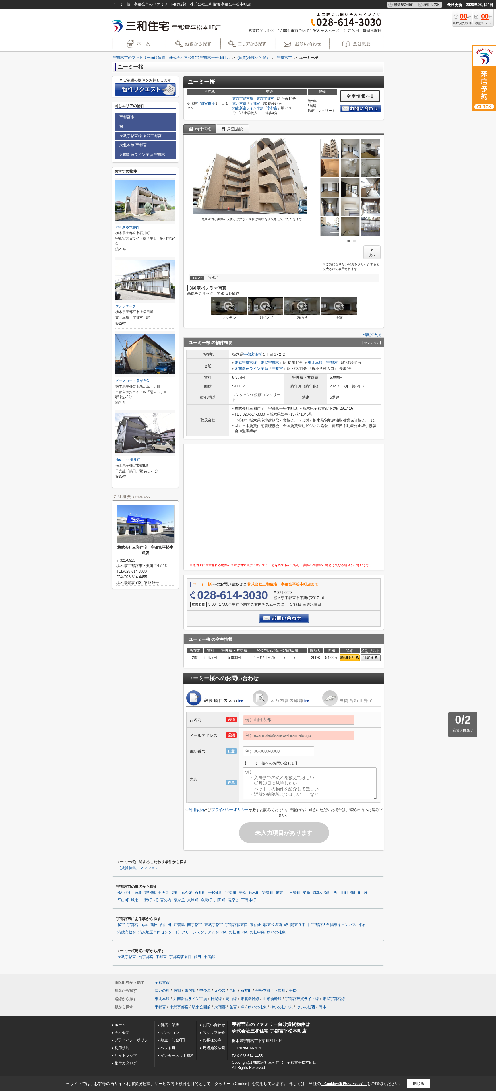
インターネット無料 (177, 1055)
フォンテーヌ (125, 306)
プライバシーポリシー (230, 809)
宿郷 (138, 893)
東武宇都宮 (265, 99)
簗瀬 (306, 893)
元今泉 (186, 893)
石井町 (200, 893)
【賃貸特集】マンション (137, 868)
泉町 (175, 893)
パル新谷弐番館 (127, 227)
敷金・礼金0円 (172, 1040)
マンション (169, 1032)
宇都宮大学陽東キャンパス (333, 925)
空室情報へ (359, 96)
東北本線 (239, 104)
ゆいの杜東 (276, 932)
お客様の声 (212, 1040)
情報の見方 (372, 335)
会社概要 (122, 1032)
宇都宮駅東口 (236, 925)
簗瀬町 (267, 893)
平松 (242, 893)
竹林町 (254, 893)
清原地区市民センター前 (158, 932)
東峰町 (192, 900)
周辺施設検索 (214, 1048)
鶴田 (154, 925)
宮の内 (165, 900)
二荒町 (146, 900)
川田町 (219, 900)
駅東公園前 (273, 925)
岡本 (144, 925)
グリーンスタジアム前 (200, 932)
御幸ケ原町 (321, 893)
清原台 (233, 900)
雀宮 (121, 925)
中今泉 (163, 893)
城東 (134, 900)
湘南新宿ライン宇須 (248, 108)
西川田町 (340, 893)
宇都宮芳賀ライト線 (302, 999)
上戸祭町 (292, 893)
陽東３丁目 (299, 925)
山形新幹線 (272, 999)
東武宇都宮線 (242, 99)
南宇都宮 (194, 925)
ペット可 (167, 1048)
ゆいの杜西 (230, 932)
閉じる (418, 1083)
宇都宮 (255, 104)
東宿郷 (150, 893)
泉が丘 (179, 900)
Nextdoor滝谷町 (127, 460)
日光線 (216, 999)
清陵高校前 (126, 932)
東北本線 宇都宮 (133, 145)
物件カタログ (126, 1063)
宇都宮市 (204, 104)
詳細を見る (349, 657)
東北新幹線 (250, 999)
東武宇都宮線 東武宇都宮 (140, 136)
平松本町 (215, 893)
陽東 (279, 893)
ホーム (120, 1025)
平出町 (123, 900)
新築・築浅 (169, 1025)
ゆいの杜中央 (253, 932)
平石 (362, 925)
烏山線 (231, 999)
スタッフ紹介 (214, 1032)
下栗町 (231, 893)
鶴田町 (356, 893)
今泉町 (206, 900)
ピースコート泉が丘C (132, 381)
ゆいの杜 (124, 893)
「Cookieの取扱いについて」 (344, 1084)
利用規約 (196, 809)
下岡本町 (248, 900)
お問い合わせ (214, 1025)
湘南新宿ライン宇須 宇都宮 (142, 154)
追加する (370, 657)
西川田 (165, 925)
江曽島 (179, 925)
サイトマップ (126, 1055)
